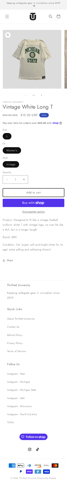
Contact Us (13, 327)
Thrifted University (27, 478)
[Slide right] (41, 95)
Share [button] (10, 260)
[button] (7, 16)
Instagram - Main (16, 374)
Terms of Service (16, 351)
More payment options (33, 211)
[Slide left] (26, 95)
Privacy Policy (15, 343)
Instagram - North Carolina (22, 414)
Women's (11, 150)
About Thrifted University (21, 318)
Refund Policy (15, 335)
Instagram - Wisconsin (19, 406)
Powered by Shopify (46, 478)
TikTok (10, 422)
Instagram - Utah (16, 398)
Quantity (7, 172)
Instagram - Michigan (18, 382)
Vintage (10, 164)
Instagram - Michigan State (21, 390)
